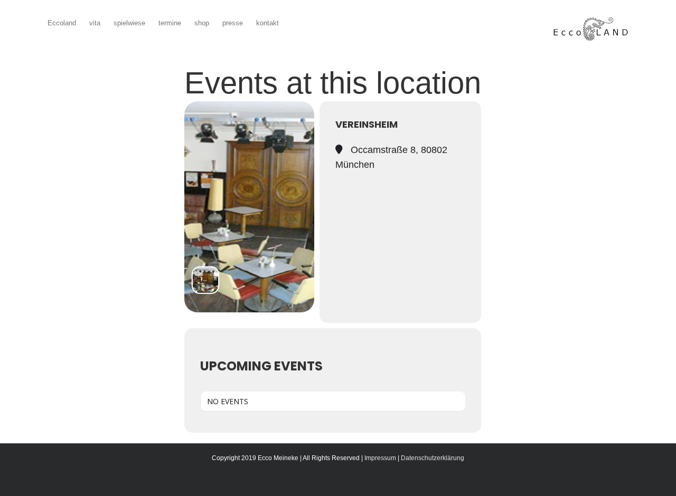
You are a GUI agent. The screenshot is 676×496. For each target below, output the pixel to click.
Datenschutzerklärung (432, 458)
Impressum (380, 458)
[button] (294, 22)
